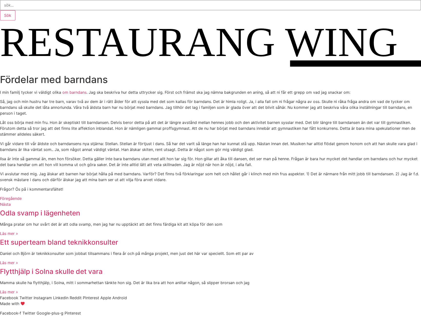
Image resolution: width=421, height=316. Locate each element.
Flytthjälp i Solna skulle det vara (51, 271)
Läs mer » (9, 233)
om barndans (74, 92)
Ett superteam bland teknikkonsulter (59, 242)
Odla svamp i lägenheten (40, 213)
